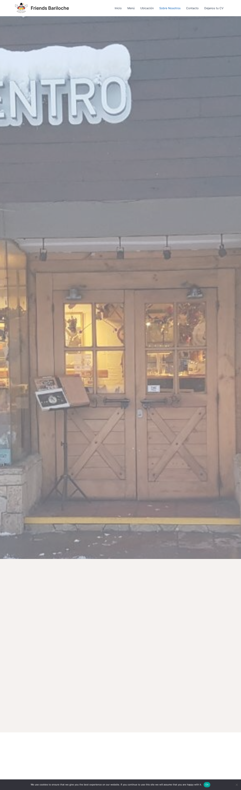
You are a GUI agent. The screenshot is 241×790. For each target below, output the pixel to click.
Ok (207, 784)
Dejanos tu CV (214, 8)
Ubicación (147, 8)
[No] (236, 784)
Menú (131, 8)
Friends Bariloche (50, 8)
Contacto (192, 8)
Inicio (118, 8)
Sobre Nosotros (169, 8)
